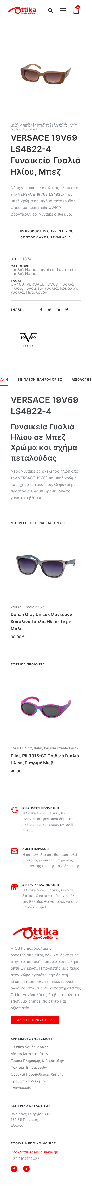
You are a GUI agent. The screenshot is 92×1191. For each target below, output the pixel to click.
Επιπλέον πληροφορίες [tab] (40, 379)
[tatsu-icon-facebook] (15, 1169)
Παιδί (38, 748)
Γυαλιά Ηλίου (42, 123)
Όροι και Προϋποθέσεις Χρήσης (37, 1074)
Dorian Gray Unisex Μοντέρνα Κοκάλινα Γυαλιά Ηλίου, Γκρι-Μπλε (41, 621)
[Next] (82, 728)
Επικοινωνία (21, 1088)
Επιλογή (18, 778)
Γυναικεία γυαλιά (41, 288)
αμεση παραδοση (36, 849)
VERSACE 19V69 (42, 284)
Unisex (16, 606)
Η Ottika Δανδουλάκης (29, 1047)
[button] (76, 607)
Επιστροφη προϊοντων (40, 807)
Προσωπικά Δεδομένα (29, 1081)
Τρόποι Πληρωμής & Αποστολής (37, 1060)
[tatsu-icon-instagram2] (26, 1169)
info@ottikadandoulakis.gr (34, 1152)
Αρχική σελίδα (20, 123)
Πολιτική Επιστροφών (29, 1067)
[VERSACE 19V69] (28, 340)
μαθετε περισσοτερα (35, 1019)
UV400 (17, 284)
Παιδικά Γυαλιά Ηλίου (61, 748)
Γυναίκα (46, 269)
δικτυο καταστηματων (40, 884)
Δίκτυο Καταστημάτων (29, 1053)
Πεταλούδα (36, 292)
